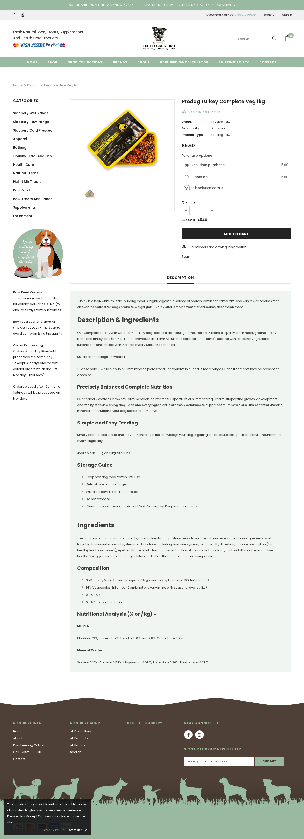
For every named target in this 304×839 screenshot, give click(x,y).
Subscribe (199, 177)
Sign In (287, 14)
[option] (122, 139)
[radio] (187, 164)
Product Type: (193, 134)
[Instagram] (24, 15)
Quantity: (189, 202)
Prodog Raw (220, 121)
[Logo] (159, 38)
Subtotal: (189, 220)
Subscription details (207, 188)
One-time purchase (207, 164)
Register (269, 14)
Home (18, 85)
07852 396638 (245, 14)
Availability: (191, 128)
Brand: (187, 121)
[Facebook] (16, 15)
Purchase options (197, 155)
